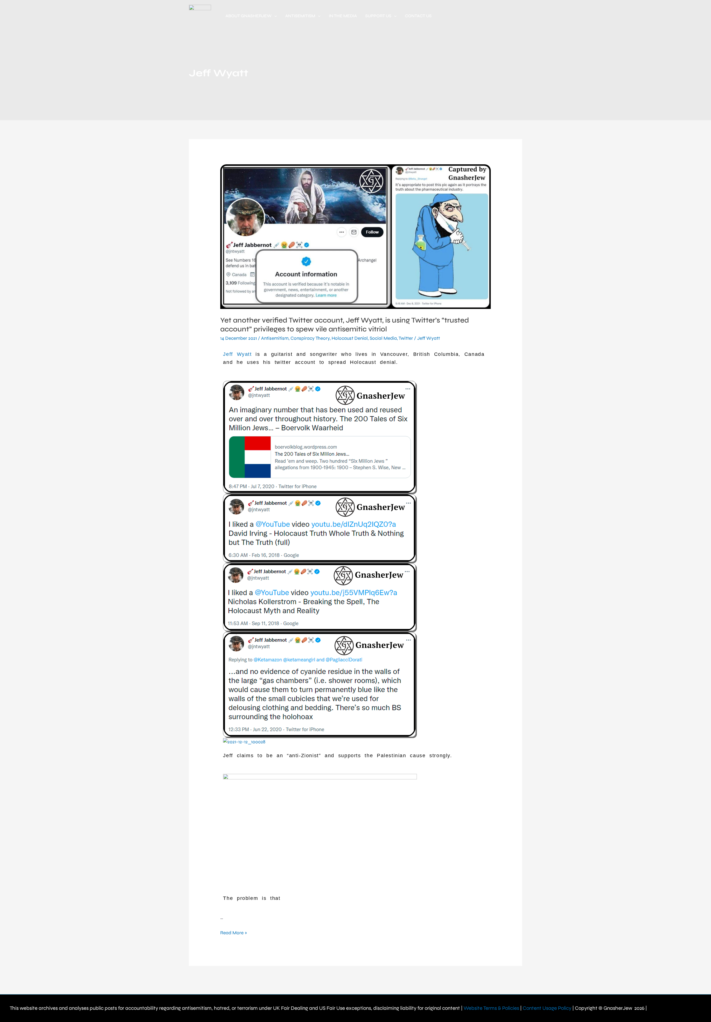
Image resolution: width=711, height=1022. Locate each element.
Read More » (233, 932)
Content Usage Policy (547, 1008)
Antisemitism (275, 338)
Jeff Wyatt (428, 338)
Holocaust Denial (350, 338)
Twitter (406, 338)
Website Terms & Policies (491, 1008)
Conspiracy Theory (310, 338)
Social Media (383, 338)
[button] (274, 16)
